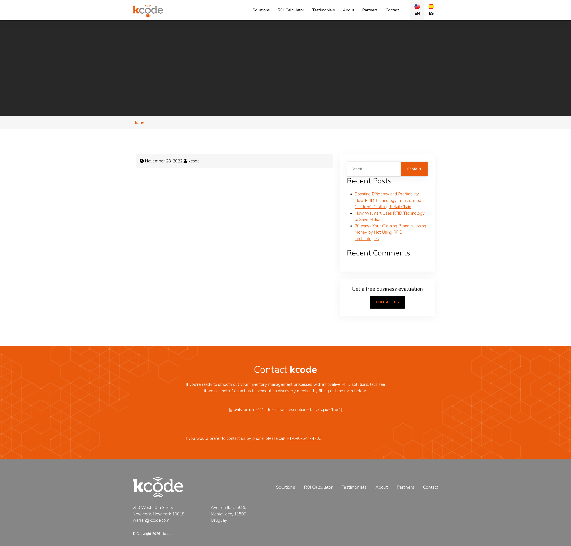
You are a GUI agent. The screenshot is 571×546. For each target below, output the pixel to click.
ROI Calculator (291, 10)
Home (138, 122)
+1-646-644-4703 (304, 438)
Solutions (261, 10)
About (348, 10)
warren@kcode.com (151, 520)
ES (431, 13)
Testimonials (323, 10)
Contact (392, 10)
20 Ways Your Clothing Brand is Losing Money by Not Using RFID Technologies (390, 232)
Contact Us (387, 302)
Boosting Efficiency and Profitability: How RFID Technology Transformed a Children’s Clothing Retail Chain (389, 200)
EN (417, 13)
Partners (370, 10)
